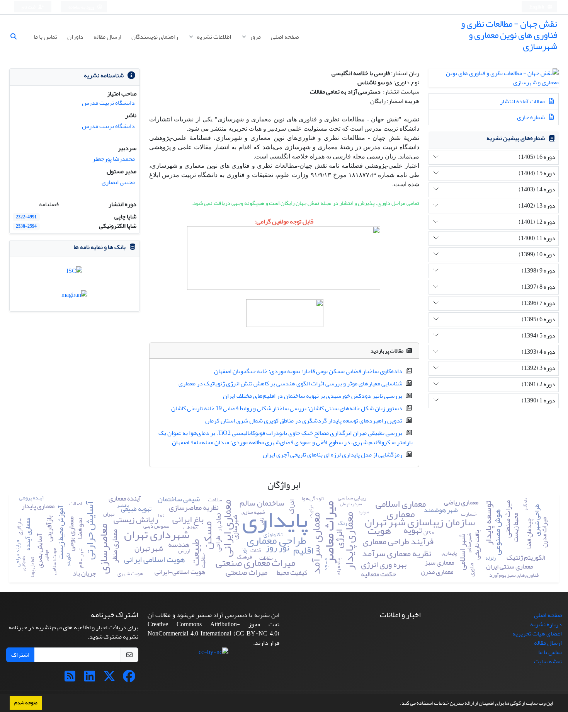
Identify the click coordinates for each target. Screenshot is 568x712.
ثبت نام (29, 7)
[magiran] (74, 297)
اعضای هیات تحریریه (537, 633)
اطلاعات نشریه (213, 37)
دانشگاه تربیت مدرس (108, 103)
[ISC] (74, 273)
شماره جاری (531, 117)
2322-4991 (26, 217)
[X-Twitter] (109, 679)
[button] (398, 704)
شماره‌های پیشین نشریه (515, 138)
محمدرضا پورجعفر (113, 159)
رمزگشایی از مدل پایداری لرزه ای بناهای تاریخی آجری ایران (332, 454)
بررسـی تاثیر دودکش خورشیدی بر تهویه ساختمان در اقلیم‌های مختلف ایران (312, 396)
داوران (75, 37)
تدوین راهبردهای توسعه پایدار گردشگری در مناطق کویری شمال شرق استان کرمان (303, 420)
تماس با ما (45, 37)
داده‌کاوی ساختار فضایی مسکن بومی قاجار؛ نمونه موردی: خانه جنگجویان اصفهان (308, 371)
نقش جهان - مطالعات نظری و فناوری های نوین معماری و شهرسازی (509, 35)
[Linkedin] (89, 679)
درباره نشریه (546, 624)
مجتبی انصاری (118, 182)
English (537, 7)
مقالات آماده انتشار (523, 101)
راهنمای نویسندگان (154, 37)
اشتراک (20, 655)
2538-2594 (26, 226)
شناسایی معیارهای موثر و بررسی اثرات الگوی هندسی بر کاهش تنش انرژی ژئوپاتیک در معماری (290, 383)
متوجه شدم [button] (25, 702)
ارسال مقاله (107, 37)
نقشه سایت (548, 661)
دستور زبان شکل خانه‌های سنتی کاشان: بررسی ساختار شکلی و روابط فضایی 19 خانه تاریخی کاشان (286, 408)
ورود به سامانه (81, 7)
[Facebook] (129, 679)
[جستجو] (17, 36)
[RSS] (70, 679)
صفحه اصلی (285, 37)
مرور (254, 37)
